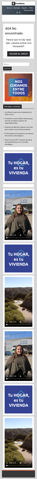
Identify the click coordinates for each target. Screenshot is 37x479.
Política (31, 8)
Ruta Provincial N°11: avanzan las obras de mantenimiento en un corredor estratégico (18, 142)
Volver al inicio (18, 54)
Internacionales (28, 10)
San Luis (9, 8)
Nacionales (17, 8)
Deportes (24, 8)
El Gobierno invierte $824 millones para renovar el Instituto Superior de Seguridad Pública (19, 121)
